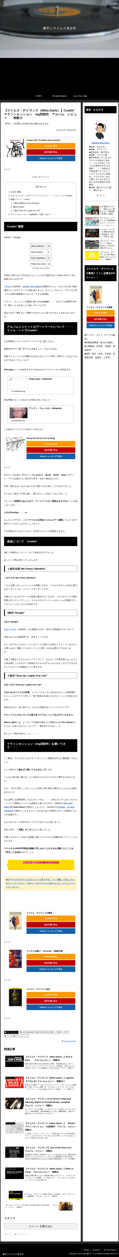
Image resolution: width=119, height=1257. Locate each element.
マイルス (9, 1036)
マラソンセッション (22, 1036)
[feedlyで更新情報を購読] (100, 195)
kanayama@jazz (100, 143)
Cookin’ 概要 (16, 192)
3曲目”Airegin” (19, 207)
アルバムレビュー (12, 1032)
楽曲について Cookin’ (20, 199)
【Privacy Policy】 (110, 1250)
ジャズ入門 (64, 1032)
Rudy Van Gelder (32, 286)
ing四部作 (32, 1032)
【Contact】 (96, 1250)
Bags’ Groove (10, 629)
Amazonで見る (51, 146)
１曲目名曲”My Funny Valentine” (26, 203)
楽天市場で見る (50, 152)
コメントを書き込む (41, 1226)
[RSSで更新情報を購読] (103, 195)
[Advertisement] (59, 75)
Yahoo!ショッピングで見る (50, 158)
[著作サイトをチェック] (97, 195)
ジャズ (55, 1032)
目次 (37, 186)
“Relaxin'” (8, 286)
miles (47, 1032)
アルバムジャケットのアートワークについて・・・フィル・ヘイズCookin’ (42, 196)
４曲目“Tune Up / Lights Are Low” (26, 210)
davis (23, 1032)
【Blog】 (86, 1250)
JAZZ (40, 1032)
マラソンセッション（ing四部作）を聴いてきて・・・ (33, 214)
